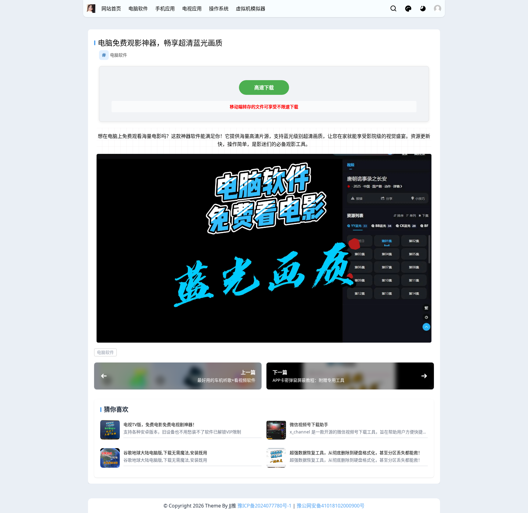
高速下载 (264, 87)
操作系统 (219, 8)
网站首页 (111, 8)
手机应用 (165, 8)
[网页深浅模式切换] (423, 8)
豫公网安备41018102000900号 (331, 505)
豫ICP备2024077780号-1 (264, 505)
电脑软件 (138, 8)
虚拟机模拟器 (250, 8)
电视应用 (192, 8)
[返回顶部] (518, 485)
